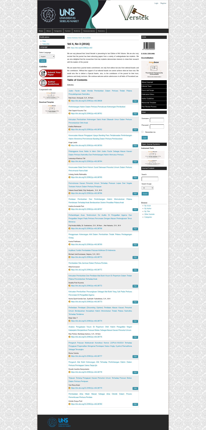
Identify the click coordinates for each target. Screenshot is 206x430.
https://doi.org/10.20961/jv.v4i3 (81, 48)
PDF (135, 101)
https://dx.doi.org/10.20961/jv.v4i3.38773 (86, 302)
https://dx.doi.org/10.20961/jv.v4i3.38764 (86, 161)
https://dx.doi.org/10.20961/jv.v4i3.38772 (86, 286)
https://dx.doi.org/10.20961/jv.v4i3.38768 (86, 228)
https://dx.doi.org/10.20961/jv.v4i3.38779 (86, 388)
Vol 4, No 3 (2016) (85, 38)
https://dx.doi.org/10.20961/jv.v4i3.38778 (86, 372)
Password (145, 125)
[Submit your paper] (51, 77)
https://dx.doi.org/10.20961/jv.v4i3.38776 (86, 337)
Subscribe (45, 44)
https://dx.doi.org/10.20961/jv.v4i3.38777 (86, 356)
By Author (147, 208)
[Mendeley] (152, 165)
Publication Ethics (148, 94)
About (48, 31)
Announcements (89, 31)
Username (145, 118)
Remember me (150, 132)
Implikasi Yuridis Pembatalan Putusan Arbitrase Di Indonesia (92, 250)
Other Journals (149, 214)
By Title (147, 211)
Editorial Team (147, 86)
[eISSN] (148, 50)
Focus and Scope (148, 90)
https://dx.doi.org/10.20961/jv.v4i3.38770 (86, 257)
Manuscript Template (149, 103)
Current (68, 31)
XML (135, 270)
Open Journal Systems (151, 144)
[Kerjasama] (51, 99)
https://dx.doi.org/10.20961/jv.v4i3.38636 (86, 101)
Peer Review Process (149, 107)
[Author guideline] (51, 86)
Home (41, 31)
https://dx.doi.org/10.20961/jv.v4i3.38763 (86, 145)
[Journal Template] (52, 109)
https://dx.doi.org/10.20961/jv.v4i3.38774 (86, 321)
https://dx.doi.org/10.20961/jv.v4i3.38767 (86, 209)
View (44, 41)
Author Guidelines (148, 98)
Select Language (45, 52)
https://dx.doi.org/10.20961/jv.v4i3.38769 (86, 244)
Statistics (101, 31)
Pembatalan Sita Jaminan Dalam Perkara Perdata (88, 263)
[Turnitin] (153, 158)
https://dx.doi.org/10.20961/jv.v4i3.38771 (86, 270)
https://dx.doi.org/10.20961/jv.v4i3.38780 (86, 404)
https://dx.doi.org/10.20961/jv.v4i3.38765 (86, 177)
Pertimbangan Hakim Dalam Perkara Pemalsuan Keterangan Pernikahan (97, 107)
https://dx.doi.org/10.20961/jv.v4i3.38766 (86, 193)
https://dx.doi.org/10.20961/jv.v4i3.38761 (86, 113)
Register (163, 3)
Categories (58, 31)
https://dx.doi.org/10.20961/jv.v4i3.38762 (86, 129)
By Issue (147, 206)
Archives (77, 31)
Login (156, 3)
